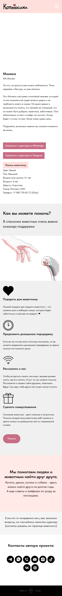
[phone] (26, 559)
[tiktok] (51, 559)
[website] (35, 567)
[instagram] (42, 559)
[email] (34, 559)
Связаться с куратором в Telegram (23, 155)
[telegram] (10, 559)
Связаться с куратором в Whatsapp (24, 145)
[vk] (27, 567)
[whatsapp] (18, 559)
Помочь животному (15, 165)
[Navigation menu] (57, 6)
